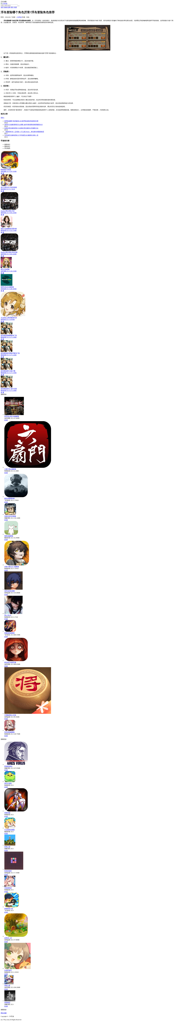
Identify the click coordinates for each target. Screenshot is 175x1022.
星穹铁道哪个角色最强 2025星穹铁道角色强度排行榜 (21, 121)
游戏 (5, 7)
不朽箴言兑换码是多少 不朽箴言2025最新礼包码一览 (21, 135)
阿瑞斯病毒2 (8, 766)
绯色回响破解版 (9, 732)
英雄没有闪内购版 (10, 516)
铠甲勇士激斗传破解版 (11, 416)
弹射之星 (7, 985)
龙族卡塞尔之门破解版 (11, 566)
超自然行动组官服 (10, 662)
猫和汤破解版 (8, 536)
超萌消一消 (8, 938)
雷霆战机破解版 (9, 633)
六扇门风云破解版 (10, 469)
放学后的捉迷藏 (9, 591)
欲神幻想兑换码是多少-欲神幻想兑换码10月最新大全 (21, 128)
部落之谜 (7, 847)
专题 (15, 7)
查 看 (6, 420)
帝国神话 (7, 1002)
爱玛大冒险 (8, 783)
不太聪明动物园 (9, 829)
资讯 (12, 7)
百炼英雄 (7, 812)
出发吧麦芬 (8, 970)
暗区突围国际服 (9, 498)
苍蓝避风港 (8, 888)
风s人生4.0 (7, 615)
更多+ (2, 117)
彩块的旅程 (8, 871)
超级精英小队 (8, 908)
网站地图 (4, 1013)
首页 (2, 7)
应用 (8, 7)
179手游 (19, 17)
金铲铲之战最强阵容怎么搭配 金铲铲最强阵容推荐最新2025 (23, 124)
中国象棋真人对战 (10, 715)
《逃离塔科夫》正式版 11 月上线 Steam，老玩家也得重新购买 (24, 131)
